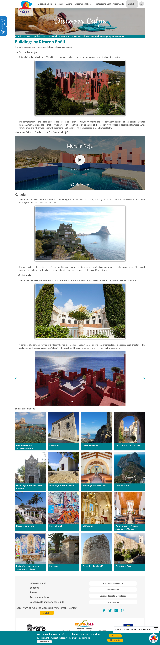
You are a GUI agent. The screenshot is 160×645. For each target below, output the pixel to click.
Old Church (88, 526)
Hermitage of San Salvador (61, 485)
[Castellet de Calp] (96, 427)
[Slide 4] (82, 401)
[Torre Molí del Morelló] (96, 548)
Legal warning (23, 607)
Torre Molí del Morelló (93, 566)
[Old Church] (96, 508)
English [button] (131, 4)
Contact (73, 607)
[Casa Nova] (63, 427)
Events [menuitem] (69, 4)
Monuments (91, 36)
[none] (44, 4)
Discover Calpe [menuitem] (45, 4)
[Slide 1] (72, 401)
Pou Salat (53, 566)
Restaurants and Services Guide (46, 601)
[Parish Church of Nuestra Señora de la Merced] (129, 508)
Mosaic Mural (55, 526)
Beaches (34, 587)
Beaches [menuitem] (59, 4)
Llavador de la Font (25, 526)
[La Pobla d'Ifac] (129, 468)
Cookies (36, 607)
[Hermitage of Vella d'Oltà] (96, 468)
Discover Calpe (29, 36)
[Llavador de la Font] (30, 508)
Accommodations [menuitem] (83, 4)
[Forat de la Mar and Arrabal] (129, 427)
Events (33, 592)
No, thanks (115, 640)
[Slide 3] (78, 401)
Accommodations (39, 597)
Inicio (17, 36)
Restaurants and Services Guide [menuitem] (109, 4)
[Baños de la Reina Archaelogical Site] (30, 427)
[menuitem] (46, 583)
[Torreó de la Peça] (129, 548)
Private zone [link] (113, 589)
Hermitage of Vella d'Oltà (94, 485)
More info (44, 641)
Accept (115, 636)
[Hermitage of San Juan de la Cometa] (30, 468)
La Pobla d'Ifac (122, 485)
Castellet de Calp (90, 445)
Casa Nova (54, 445)
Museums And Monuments (70, 36)
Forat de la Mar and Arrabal (127, 445)
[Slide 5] (86, 401)
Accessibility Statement (54, 607)
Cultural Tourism (47, 36)
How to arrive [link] (113, 602)
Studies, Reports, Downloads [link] (113, 596)
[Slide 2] (74, 401)
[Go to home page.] (25, 4)
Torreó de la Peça (123, 566)
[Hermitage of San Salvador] (63, 468)
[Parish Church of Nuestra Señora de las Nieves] (30, 548)
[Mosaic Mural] (63, 508)
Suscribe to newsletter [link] (113, 583)
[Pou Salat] (63, 548)
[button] (141, 3)
